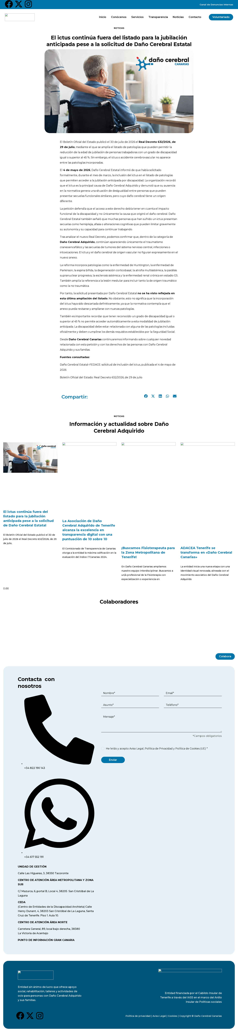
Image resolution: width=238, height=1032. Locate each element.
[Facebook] (9, 4)
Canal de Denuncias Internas (216, 4)
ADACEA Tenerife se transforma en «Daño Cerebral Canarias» (206, 552)
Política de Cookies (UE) (190, 748)
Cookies (172, 1016)
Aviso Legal (136, 748)
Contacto (195, 17)
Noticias (178, 17)
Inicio (102, 17)
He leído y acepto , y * (157, 748)
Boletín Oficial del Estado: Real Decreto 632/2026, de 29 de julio (101, 377)
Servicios (137, 17)
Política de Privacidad (159, 748)
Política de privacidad (137, 1016)
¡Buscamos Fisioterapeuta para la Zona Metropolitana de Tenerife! (148, 552)
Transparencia (158, 17)
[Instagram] (28, 4)
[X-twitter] (19, 4)
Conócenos (118, 17)
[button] (146, 396)
